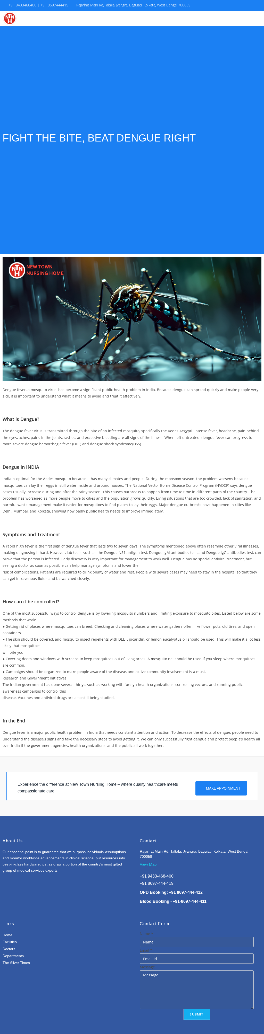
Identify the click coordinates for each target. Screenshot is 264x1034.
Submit (196, 1014)
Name (146, 933)
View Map (148, 864)
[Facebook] (247, 6)
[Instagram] (256, 6)
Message (147, 967)
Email (146, 950)
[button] (235, 18)
